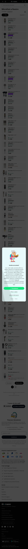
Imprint (12, 298)
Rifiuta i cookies (14, 292)
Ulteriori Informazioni (14, 295)
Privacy (16, 298)
